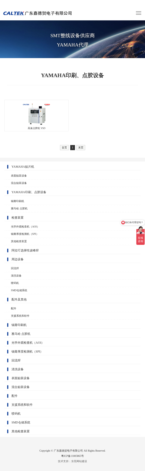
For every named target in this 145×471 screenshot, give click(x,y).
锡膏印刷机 (17, 201)
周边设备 (18, 259)
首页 (64, 147)
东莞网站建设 (79, 461)
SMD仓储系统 (19, 290)
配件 (13, 308)
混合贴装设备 (19, 183)
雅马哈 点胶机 (19, 208)
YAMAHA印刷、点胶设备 (29, 192)
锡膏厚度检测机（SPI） (25, 234)
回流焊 (15, 268)
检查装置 (18, 217)
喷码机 (15, 283)
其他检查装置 (19, 241)
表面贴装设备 (19, 175)
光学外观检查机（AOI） (25, 226)
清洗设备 (16, 275)
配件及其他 (19, 299)
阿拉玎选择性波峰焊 (25, 250)
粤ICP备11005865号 (72, 455)
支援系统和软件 (20, 315)
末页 (80, 147)
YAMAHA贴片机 (23, 166)
